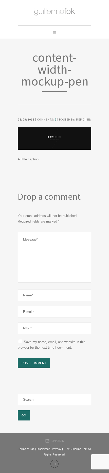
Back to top (54, 464)
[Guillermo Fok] (54, 12)
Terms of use (26, 448)
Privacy (56, 448)
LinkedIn (57, 440)
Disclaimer (43, 448)
